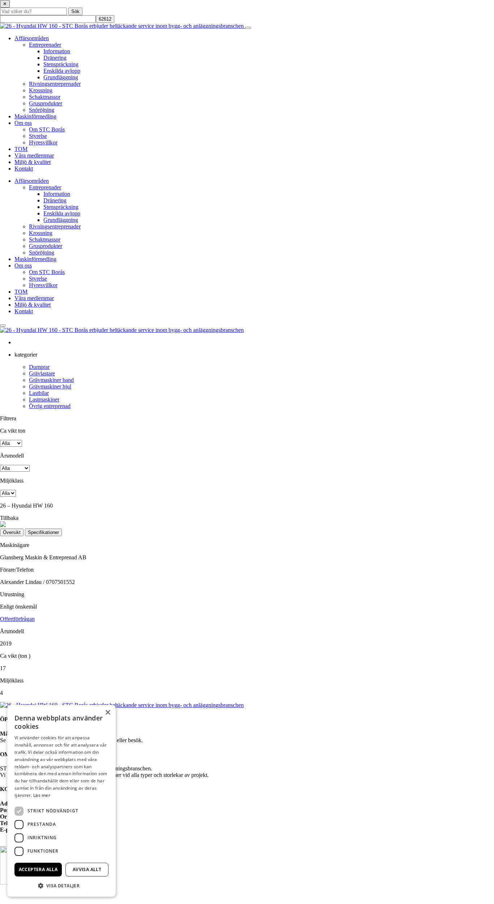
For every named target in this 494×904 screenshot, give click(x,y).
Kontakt (23, 168)
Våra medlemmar (34, 155)
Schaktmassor (44, 97)
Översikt (12, 532)
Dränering (55, 58)
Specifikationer (43, 532)
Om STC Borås (47, 129)
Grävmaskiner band (51, 380)
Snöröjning (41, 110)
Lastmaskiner (44, 399)
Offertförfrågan (17, 619)
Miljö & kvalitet (32, 162)
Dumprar (39, 367)
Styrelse (38, 136)
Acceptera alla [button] (38, 869)
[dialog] (61, 801)
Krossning (40, 90)
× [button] (107, 712)
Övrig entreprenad (50, 406)
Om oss (23, 123)
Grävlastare (42, 373)
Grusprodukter (45, 103)
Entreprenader (45, 45)
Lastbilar (39, 393)
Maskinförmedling (35, 116)
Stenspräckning (60, 64)
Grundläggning (60, 77)
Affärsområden (31, 38)
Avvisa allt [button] (87, 869)
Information (56, 51)
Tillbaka (9, 518)
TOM (20, 149)
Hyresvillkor (43, 142)
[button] (61, 885)
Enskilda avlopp (61, 71)
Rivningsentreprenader (55, 84)
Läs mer (41, 795)
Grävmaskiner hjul (50, 386)
